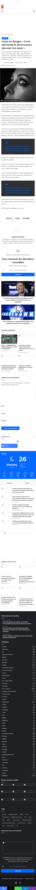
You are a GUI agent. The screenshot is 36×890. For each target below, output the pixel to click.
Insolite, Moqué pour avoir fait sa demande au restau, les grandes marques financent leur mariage (18, 148)
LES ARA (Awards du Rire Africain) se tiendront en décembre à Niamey (8, 367)
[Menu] (2, 12)
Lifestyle (4, 707)
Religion (4, 738)
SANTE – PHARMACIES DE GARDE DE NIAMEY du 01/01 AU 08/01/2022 (9, 347)
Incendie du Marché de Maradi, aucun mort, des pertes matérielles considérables (8, 600)
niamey (30, 817)
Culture (4, 673)
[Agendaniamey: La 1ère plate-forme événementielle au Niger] (11, 11)
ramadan (30, 823)
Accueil (5, 34)
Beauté (4, 657)
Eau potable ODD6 (7, 681)
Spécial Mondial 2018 (8, 754)
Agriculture (5, 649)
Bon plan (4, 662)
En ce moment (6, 688)
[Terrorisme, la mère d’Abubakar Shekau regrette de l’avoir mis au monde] (27, 339)
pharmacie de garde (26, 820)
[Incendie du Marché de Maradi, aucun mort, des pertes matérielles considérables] (9, 591)
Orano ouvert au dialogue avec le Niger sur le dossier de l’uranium (8, 579)
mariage (26, 218)
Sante (3, 744)
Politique (4, 736)
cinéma (21, 814)
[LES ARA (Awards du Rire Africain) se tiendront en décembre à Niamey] (9, 359)
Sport (3, 757)
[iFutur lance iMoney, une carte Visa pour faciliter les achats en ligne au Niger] (6, 787)
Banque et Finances (7, 654)
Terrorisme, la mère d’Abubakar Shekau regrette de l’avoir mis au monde (26, 348)
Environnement (6, 694)
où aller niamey (16, 820)
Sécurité (4, 746)
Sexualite (4, 749)
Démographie (5, 675)
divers (26, 814)
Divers (4, 678)
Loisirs (4, 712)
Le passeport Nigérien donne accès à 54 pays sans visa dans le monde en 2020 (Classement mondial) (23, 514)
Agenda (4, 646)
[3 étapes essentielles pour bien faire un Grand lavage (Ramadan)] (6, 523)
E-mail (3, 413)
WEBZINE (10, 34)
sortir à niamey (10, 825)
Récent (27, 483)
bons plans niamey (13, 814)
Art (3, 652)
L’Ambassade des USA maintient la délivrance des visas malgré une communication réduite (26, 601)
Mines (3, 723)
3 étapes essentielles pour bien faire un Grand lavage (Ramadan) (22, 522)
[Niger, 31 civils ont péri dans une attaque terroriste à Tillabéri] (29, 794)
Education (5, 686)
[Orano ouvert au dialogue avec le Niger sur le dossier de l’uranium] (9, 570)
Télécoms (4, 760)
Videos (4, 773)
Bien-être (4, 659)
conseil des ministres (7, 667)
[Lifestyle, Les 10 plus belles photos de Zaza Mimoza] (27, 359)
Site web (3, 420)
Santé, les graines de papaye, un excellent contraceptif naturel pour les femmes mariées (23, 490)
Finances (4, 696)
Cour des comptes (7, 670)
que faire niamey (21, 823)
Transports (5, 770)
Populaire (9, 483)
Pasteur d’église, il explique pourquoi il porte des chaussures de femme (22, 506)
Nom (3, 406)
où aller (8, 820)
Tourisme (4, 767)
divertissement (5, 817)
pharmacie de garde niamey (8, 823)
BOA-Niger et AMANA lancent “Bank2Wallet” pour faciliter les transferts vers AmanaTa (26, 579)
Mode (3, 725)
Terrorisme (5, 762)
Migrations (5, 720)
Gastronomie (5, 702)
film (25, 817)
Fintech (4, 699)
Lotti (3, 715)
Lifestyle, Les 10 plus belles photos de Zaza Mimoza (25, 367)
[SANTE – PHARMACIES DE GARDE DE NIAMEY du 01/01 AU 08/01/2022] (9, 339)
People (4, 731)
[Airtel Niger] (18, 3)
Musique (4, 728)
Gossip (4, 704)
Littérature (5, 710)
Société (4, 752)
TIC (3, 765)
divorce (9, 218)
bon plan (4, 814)
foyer (18, 218)
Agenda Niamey (7, 62)
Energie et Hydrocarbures (9, 691)
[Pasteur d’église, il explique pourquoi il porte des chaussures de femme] (6, 507)
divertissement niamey (16, 817)
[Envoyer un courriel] (12, 62)
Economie (5, 683)
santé (3, 825)
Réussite (4, 741)
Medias (4, 717)
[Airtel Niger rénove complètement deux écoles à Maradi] (29, 802)
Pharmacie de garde (7, 733)
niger (3, 820)
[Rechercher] (34, 12)
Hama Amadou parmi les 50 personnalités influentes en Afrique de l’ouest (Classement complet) (23, 498)
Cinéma (4, 665)
